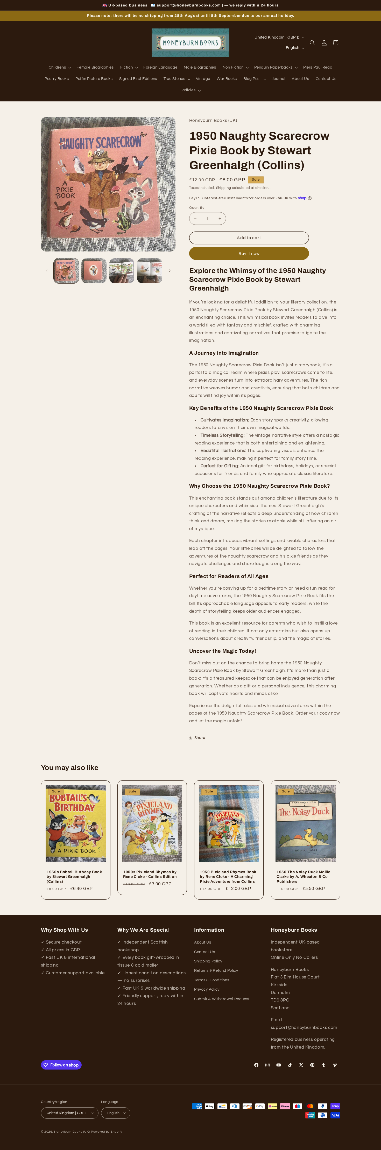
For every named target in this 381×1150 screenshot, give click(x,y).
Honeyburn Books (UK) (72, 1131)
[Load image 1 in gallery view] (66, 270)
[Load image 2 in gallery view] (94, 270)
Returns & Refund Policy (216, 971)
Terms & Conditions (211, 980)
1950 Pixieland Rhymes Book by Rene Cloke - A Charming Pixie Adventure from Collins (228, 877)
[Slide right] (169, 270)
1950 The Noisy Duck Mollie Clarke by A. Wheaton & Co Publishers (303, 877)
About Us (202, 943)
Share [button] (199, 738)
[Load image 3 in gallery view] (122, 270)
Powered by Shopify (106, 1131)
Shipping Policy (208, 961)
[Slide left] (46, 270)
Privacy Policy (207, 989)
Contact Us (204, 952)
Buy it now (249, 253)
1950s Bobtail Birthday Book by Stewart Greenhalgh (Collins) (74, 877)
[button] (59, 67)
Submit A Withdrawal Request (222, 999)
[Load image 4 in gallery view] (149, 270)
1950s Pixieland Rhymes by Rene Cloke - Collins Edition (150, 874)
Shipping (223, 188)
